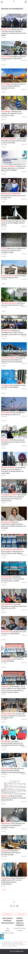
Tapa (7, 928)
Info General (7, 918)
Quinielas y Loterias (7, 933)
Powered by (16, 951)
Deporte (19, 921)
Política (19, 918)
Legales (7, 930)
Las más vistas (21, 914)
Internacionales (7, 923)
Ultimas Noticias (7, 914)
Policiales (7, 921)
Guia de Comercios (19, 928)
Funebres (20, 930)
